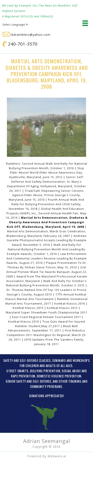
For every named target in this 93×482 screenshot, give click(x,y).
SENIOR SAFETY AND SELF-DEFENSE (28, 381)
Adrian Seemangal (46, 440)
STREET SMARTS (17, 370)
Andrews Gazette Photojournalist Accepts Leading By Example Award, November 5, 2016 (47, 240)
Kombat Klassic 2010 (23, 321)
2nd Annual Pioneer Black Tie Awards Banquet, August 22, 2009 (46, 271)
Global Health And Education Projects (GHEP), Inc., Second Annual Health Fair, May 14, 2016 (46, 213)
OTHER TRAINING (70, 381)
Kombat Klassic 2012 (62, 308)
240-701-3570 (22, 44)
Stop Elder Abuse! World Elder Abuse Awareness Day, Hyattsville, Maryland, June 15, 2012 (46, 172)
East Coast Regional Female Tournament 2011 (46, 317)
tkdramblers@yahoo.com (30, 35)
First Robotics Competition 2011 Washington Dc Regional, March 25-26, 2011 (47, 334)
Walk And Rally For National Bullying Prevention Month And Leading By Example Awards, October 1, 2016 (46, 249)
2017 (48, 303)
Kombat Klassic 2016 (69, 303)
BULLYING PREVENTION (45, 370)
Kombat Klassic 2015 (28, 308)
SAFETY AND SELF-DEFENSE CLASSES (27, 360)
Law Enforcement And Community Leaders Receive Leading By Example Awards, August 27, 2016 (46, 258)
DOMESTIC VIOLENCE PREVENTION (59, 376)
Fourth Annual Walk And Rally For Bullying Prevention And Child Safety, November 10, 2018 (46, 204)
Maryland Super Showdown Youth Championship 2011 (46, 312)
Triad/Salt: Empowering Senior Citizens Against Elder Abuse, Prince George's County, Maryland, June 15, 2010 (46, 195)
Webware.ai (57, 456)
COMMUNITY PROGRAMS (46, 386)
